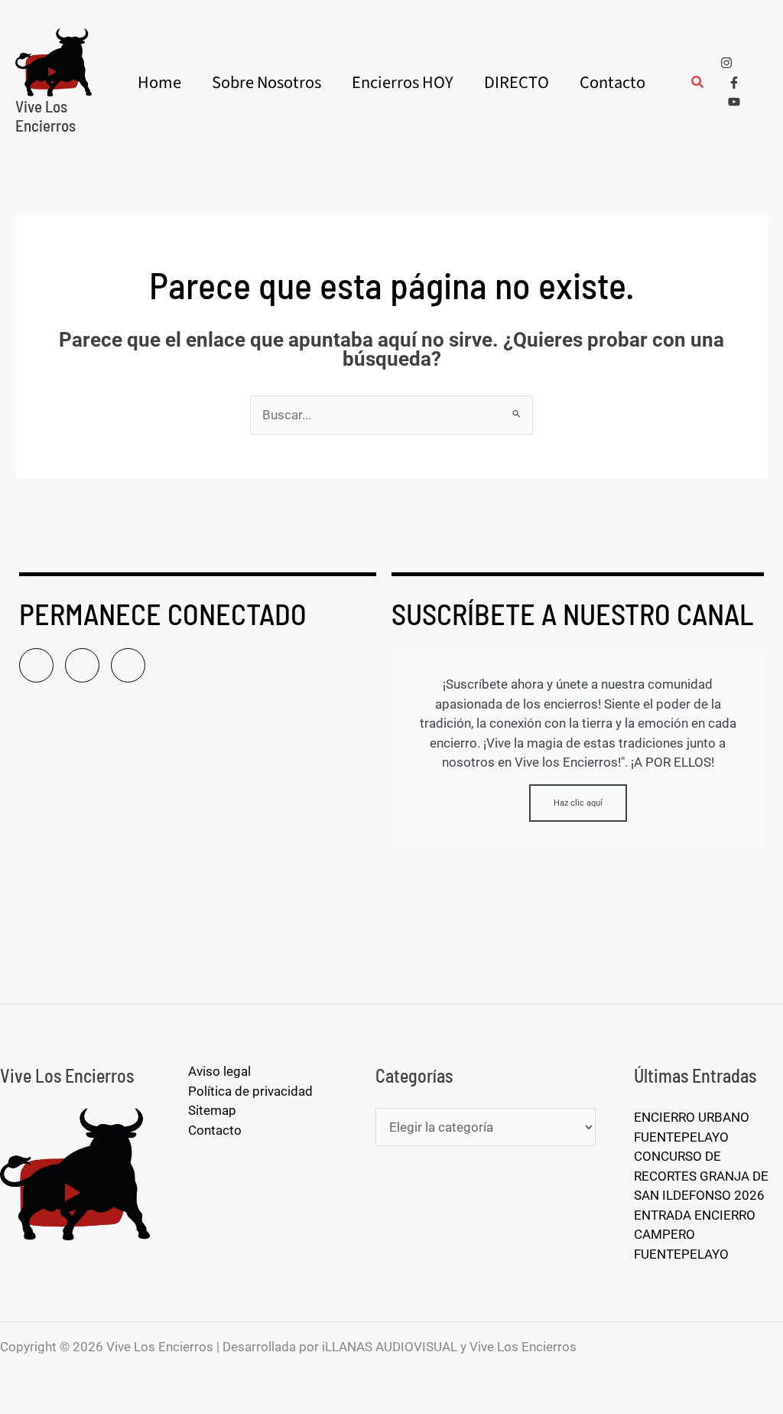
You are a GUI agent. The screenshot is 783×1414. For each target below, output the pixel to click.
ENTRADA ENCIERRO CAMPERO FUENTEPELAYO (694, 1234)
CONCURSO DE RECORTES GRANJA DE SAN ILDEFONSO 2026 (701, 1175)
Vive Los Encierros (45, 115)
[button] (698, 84)
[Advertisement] (197, 858)
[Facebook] (734, 83)
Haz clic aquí (578, 803)
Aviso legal (219, 1071)
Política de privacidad (250, 1091)
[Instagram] (726, 63)
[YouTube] (734, 102)
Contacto (215, 1130)
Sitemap (212, 1110)
